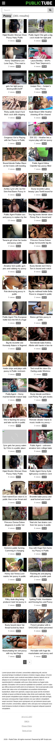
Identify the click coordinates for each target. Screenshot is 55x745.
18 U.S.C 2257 (26, 717)
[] (50, 10)
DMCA (26, 721)
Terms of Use (27, 731)
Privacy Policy (27, 726)
